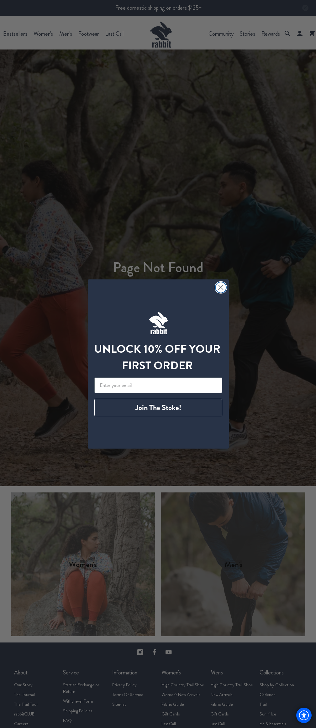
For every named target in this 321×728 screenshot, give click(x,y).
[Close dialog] (220, 287)
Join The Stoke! (158, 407)
